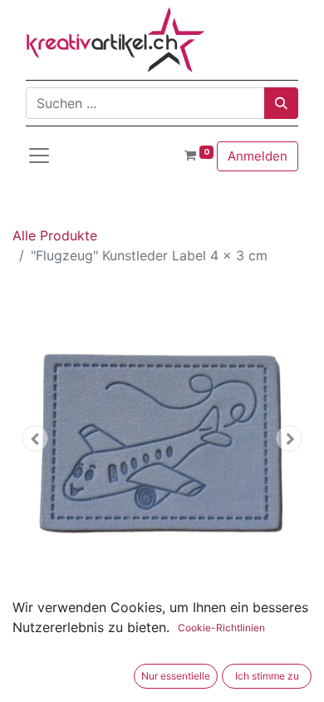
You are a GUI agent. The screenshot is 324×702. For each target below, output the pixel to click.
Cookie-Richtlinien (221, 627)
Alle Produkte (54, 235)
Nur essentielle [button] (175, 676)
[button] (34, 438)
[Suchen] (281, 103)
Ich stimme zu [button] (267, 676)
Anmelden (257, 156)
